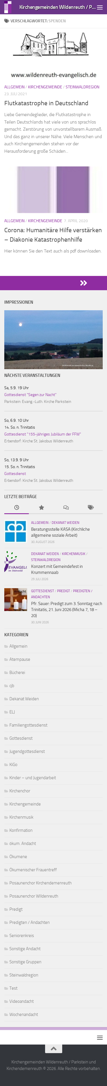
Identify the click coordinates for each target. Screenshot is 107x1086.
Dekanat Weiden (65, 523)
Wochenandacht (23, 1014)
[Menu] (100, 7)
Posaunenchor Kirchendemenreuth (40, 883)
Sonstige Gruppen (25, 961)
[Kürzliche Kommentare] (66, 508)
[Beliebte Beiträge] (41, 508)
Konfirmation (21, 830)
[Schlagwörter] (90, 508)
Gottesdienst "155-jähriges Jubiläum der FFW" (42, 434)
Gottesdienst (15, 473)
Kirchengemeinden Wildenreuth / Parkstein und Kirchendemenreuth (57, 7)
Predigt (63, 591)
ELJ (12, 712)
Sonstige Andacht (25, 948)
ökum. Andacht (22, 843)
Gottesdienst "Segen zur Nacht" (30, 394)
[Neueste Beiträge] (16, 508)
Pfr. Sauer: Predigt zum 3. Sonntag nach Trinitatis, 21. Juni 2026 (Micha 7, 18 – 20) (66, 609)
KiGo (13, 764)
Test (13, 988)
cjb (11, 685)
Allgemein (14, 87)
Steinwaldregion (82, 87)
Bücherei (17, 672)
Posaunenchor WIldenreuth (33, 896)
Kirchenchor (19, 790)
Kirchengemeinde (45, 87)
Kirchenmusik (73, 554)
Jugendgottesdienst (27, 751)
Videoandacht (21, 1001)
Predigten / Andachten (29, 922)
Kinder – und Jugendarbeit (32, 777)
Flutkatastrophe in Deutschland (46, 103)
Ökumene (18, 856)
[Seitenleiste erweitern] (53, 283)
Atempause (19, 659)
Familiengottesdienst (28, 725)
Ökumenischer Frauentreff (33, 869)
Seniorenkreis (21, 935)
